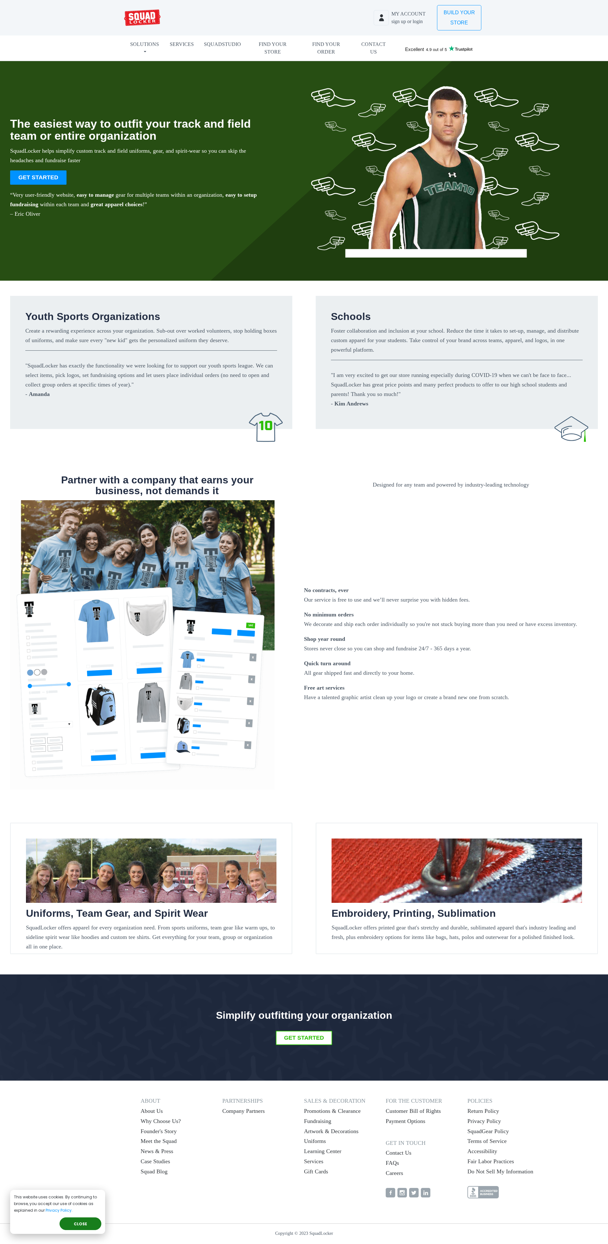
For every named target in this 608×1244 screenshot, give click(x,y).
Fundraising (317, 1121)
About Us (152, 1111)
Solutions (144, 44)
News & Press (157, 1151)
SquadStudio (222, 44)
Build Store (459, 17)
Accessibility (482, 1151)
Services (182, 44)
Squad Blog (154, 1171)
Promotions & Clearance (332, 1111)
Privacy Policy (59, 1210)
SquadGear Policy (488, 1131)
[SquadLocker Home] (142, 18)
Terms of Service (487, 1141)
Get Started (38, 177)
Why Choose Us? (161, 1121)
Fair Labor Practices (490, 1161)
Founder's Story (159, 1131)
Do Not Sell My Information (500, 1171)
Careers (394, 1173)
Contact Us (373, 47)
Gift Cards (316, 1171)
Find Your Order (326, 47)
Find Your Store (273, 47)
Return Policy (483, 1111)
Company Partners (243, 1111)
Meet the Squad (159, 1141)
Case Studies (155, 1161)
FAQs (392, 1163)
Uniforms (315, 1141)
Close (80, 1224)
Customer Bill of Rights (413, 1111)
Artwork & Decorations (331, 1131)
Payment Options (405, 1121)
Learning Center (322, 1151)
